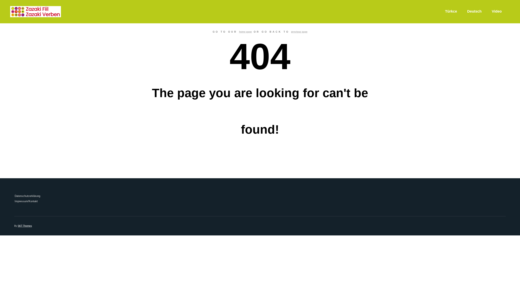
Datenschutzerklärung (27, 196)
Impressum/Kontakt (26, 201)
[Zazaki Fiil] (35, 11)
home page (245, 31)
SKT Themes (25, 225)
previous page (299, 31)
